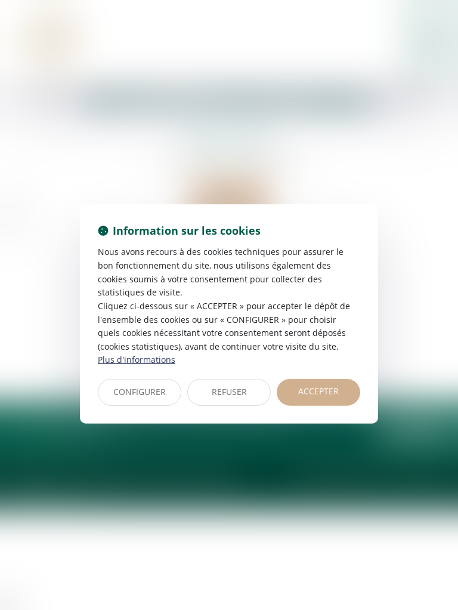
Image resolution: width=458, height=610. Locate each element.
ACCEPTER (318, 391)
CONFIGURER (139, 391)
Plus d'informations (136, 359)
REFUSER (229, 391)
